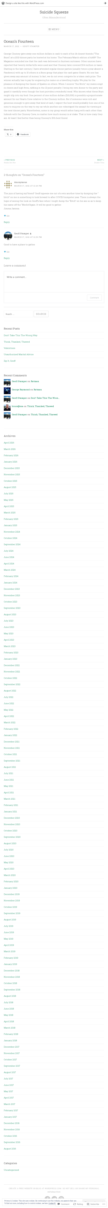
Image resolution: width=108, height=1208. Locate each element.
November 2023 (12, 595)
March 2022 (9, 722)
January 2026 (10, 461)
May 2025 (8, 499)
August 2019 (10, 919)
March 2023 (9, 646)
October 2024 (10, 538)
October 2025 (10, 480)
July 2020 (9, 849)
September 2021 (12, 760)
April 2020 (9, 868)
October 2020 (10, 830)
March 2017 (9, 1104)
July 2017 (8, 1078)
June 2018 (9, 1008)
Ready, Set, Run (10, 161)
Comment (94, 297)
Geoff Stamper (31, 46)
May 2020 (9, 862)
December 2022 (12, 665)
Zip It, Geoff (9, 360)
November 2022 (12, 671)
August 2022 (10, 690)
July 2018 (8, 1002)
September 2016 (12, 1142)
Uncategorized (11, 1169)
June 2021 (9, 779)
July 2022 (8, 697)
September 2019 (12, 913)
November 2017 (12, 1053)
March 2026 (10, 449)
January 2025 (10, 525)
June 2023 (9, 627)
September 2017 (12, 1065)
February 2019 (11, 957)
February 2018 (11, 1034)
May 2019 (8, 938)
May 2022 (8, 709)
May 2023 (8, 633)
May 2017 (8, 1091)
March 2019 (9, 951)
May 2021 (8, 786)
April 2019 (9, 945)
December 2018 (12, 970)
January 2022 (10, 735)
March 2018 (9, 1027)
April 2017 (9, 1097)
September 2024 (12, 544)
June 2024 (9, 557)
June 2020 (9, 856)
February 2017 (11, 1110)
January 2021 (10, 811)
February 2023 (11, 652)
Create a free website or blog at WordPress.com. (35, 1188)
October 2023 (10, 601)
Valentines (9, 348)
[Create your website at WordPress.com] (54, 3)
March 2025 (9, 512)
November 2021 (12, 747)
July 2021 (8, 773)
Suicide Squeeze (54, 12)
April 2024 (9, 563)
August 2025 (10, 487)
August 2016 (10, 1148)
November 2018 (12, 976)
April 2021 (9, 792)
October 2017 (10, 1059)
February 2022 (11, 728)
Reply (7, 222)
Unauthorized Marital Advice (19, 354)
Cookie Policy (53, 1203)
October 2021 (10, 754)
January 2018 (10, 1040)
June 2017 (9, 1085)
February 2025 (11, 519)
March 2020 (10, 875)
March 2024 (9, 569)
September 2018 (12, 989)
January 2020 (10, 887)
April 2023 (9, 639)
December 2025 (12, 468)
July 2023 (8, 620)
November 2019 (12, 900)
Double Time (99, 161)
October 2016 (10, 1135)
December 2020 (12, 817)
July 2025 (8, 493)
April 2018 (9, 1021)
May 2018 (8, 1015)
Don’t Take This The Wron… (45, 398)
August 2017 (10, 1072)
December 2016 (12, 1123)
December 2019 (12, 894)
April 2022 (9, 716)
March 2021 (9, 798)
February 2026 (11, 455)
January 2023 (10, 658)
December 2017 (11, 1046)
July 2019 (8, 926)
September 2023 (12, 608)
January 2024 (10, 582)
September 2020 (12, 836)
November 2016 (12, 1129)
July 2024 (8, 550)
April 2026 (9, 442)
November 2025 (12, 474)
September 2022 (12, 684)
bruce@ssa (17, 406)
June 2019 (9, 932)
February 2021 (11, 805)
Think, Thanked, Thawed (17, 341)
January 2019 (10, 964)
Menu (55, 29)
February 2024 (11, 576)
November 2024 (12, 531)
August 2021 (10, 767)
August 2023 (10, 614)
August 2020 (10, 843)
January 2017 (10, 1116)
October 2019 (10, 907)
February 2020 (11, 881)
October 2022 (10, 678)
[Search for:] (19, 314)
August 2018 (10, 995)
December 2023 (12, 588)
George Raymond (21, 389)
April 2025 (9, 506)
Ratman (35, 381)
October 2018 (10, 983)
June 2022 (9, 703)
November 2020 (12, 824)
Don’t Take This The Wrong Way (20, 335)
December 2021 (11, 741)
